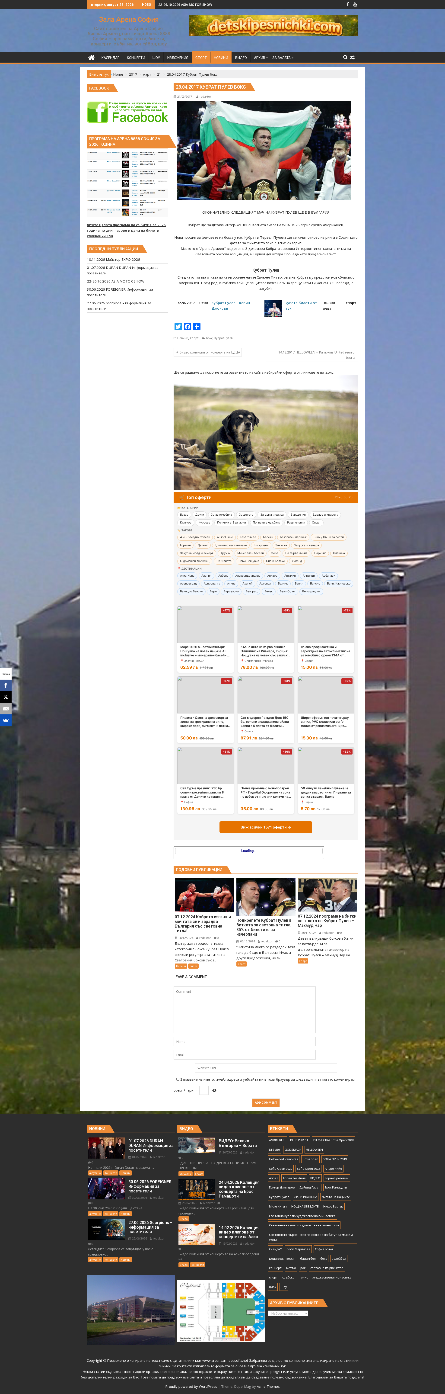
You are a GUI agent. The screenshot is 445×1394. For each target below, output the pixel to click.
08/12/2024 (185, 938)
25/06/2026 (139, 1238)
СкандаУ (275, 1249)
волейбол (339, 1258)
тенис (303, 1277)
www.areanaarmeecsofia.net (225, 1360)
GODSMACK (293, 1149)
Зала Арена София (129, 19)
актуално (95, 1173)
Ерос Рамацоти (336, 1187)
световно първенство (326, 1268)
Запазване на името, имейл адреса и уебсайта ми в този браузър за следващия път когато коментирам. (267, 1079)
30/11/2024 (308, 933)
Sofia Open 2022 (308, 1168)
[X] (6, 697)
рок (303, 1268)
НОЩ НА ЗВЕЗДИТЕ (305, 1206)
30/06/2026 (139, 1198)
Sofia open (310, 1159)
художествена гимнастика (332, 1277)
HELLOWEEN (314, 1149)
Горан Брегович (337, 1178)
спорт (273, 1277)
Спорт (194, 338)
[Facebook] (6, 685)
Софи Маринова (298, 1249)
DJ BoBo (274, 1149)
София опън (324, 1249)
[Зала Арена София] (91, 57)
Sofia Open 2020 (280, 1168)
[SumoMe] (6, 720)
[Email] (6, 708)
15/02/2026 (229, 1244)
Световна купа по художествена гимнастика (302, 1216)
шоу (284, 1287)
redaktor (205, 97)
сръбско (288, 1277)
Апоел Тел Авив (294, 1178)
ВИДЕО (315, 1178)
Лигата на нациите (336, 1197)
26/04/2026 (189, 1203)
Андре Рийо (333, 1168)
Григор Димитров (282, 1187)
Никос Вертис (333, 1206)
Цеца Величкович (282, 1258)
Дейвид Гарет (309, 1187)
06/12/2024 (247, 941)
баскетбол (308, 1258)
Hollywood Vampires (283, 1159)
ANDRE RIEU (277, 1140)
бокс (209, 338)
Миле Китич (278, 1206)
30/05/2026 (229, 1152)
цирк (272, 1287)
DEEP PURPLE (299, 1140)
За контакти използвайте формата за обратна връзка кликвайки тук (229, 1366)
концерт (275, 1268)
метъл (291, 1268)
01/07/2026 (139, 1157)
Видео (199, 1173)
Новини (182, 338)
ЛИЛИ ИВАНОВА (305, 1197)
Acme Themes (268, 1386)
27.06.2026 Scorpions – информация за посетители (200, 4)
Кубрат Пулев (223, 338)
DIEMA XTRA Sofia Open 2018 (333, 1140)
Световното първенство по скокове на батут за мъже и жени (311, 1237)
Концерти (111, 1173)
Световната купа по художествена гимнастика (304, 1225)
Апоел (273, 1178)
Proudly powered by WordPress (191, 1386)
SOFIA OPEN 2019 (335, 1159)
